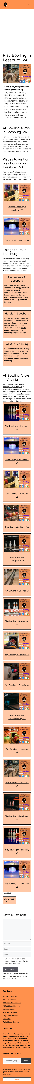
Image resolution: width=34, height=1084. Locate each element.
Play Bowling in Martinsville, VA (17, 885)
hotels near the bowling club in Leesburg (15, 330)
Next (9, 893)
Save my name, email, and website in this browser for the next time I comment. (16, 961)
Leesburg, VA (23, 139)
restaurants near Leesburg (15, 297)
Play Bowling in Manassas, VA (17, 851)
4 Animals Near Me (10, 996)
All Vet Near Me (9, 1009)
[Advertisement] (17, 27)
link (29, 1047)
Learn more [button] (7, 1074)
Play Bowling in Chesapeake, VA (17, 559)
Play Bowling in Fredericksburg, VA (17, 717)
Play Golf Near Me (10, 1012)
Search (25, 1061)
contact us (10, 146)
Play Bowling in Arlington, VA (17, 495)
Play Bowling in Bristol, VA (17, 527)
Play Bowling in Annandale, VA (17, 461)
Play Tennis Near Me (11, 1016)
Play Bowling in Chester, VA (17, 591)
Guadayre (7, 991)
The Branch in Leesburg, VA (17, 240)
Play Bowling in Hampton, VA (17, 750)
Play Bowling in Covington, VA (17, 623)
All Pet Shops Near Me (11, 1006)
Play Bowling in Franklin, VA (17, 685)
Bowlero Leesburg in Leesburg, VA (17, 208)
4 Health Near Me (9, 1000)
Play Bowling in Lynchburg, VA (17, 818)
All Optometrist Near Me (12, 1003)
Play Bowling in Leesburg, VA (17, 784)
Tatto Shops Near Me (11, 1022)
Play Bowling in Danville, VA (17, 655)
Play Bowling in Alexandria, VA (17, 428)
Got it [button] (17, 1079)
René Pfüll (6, 1019)
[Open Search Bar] (23, 5)
